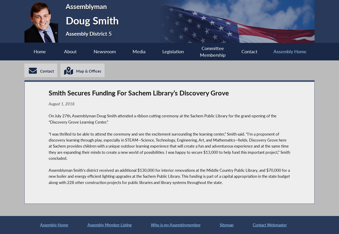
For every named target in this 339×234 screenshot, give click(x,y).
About (70, 51)
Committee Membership (213, 52)
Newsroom (105, 51)
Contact (249, 51)
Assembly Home (290, 51)
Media (139, 51)
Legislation (173, 51)
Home (40, 51)
